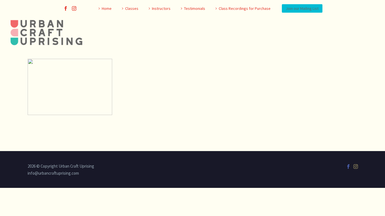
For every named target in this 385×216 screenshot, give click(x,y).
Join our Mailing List (302, 8)
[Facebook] (65, 8)
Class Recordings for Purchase (245, 8)
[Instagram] (74, 8)
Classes (131, 8)
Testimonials (194, 8)
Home (107, 8)
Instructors (161, 8)
